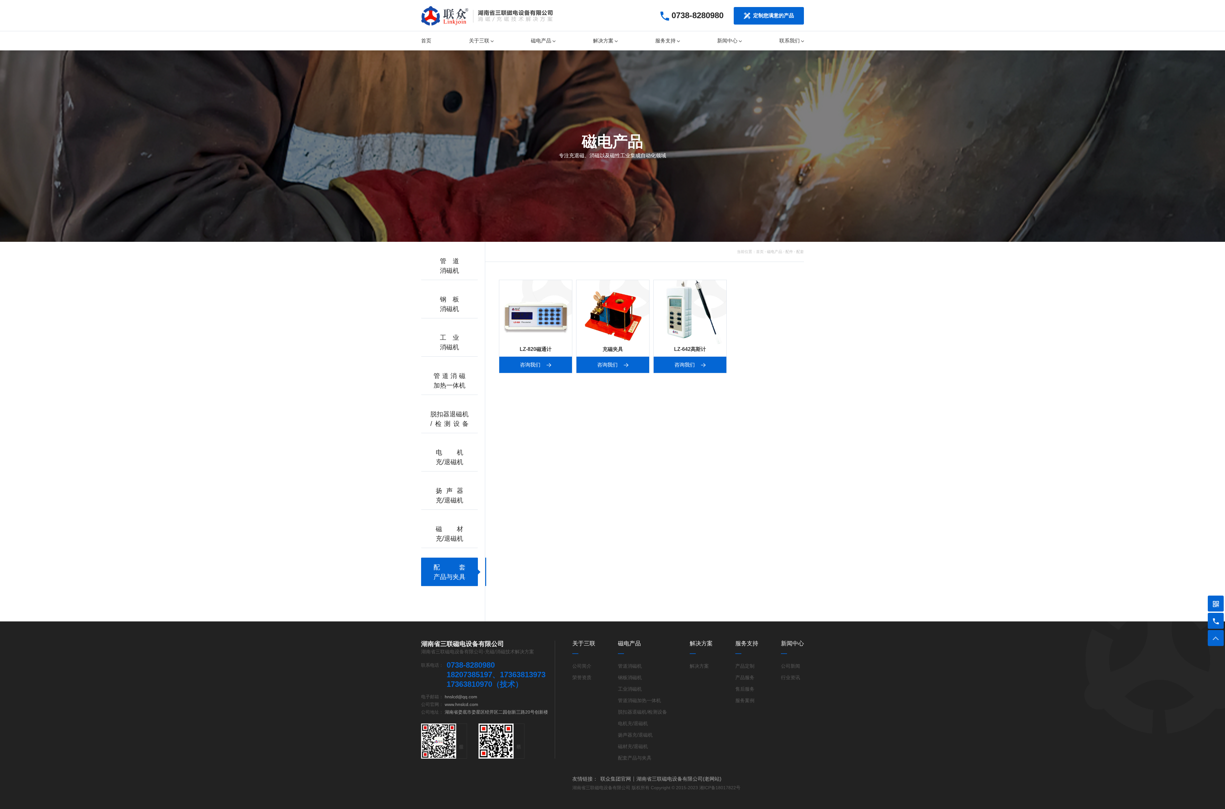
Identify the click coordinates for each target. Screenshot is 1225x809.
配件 (789, 251)
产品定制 (744, 666)
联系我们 (790, 40)
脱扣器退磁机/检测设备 (642, 712)
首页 (426, 40)
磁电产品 (542, 40)
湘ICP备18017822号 (719, 787)
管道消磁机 (630, 666)
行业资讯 (790, 677)
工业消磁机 (630, 689)
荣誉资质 (581, 677)
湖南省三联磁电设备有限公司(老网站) (678, 779)
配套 (800, 251)
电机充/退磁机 (633, 723)
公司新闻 (790, 666)
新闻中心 (728, 40)
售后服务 (744, 689)
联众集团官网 (615, 779)
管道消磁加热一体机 (639, 700)
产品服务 (744, 677)
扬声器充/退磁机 (635, 735)
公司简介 (581, 666)
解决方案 (604, 40)
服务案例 (744, 700)
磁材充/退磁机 (633, 746)
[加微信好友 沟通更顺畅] (1216, 604)
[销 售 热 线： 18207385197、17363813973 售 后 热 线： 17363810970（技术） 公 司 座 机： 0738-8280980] (1216, 621)
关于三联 (480, 40)
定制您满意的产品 (773, 15)
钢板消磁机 (630, 677)
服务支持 (666, 40)
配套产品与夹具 (634, 758)
